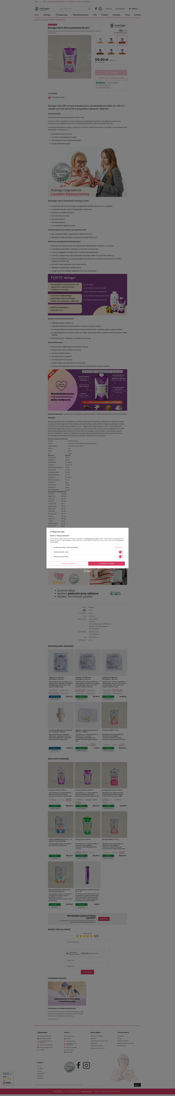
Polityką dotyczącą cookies (91, 538)
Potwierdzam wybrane (68, 563)
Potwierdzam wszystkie (106, 563)
